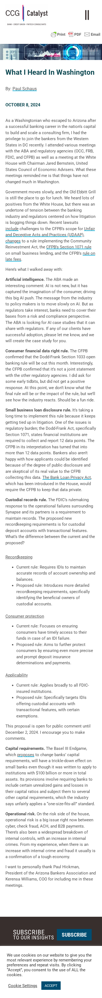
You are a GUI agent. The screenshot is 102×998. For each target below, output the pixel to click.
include (11, 228)
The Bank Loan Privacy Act (66, 477)
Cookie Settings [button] (22, 985)
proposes (25, 754)
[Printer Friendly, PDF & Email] (75, 34)
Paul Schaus (25, 88)
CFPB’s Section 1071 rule (68, 247)
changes (13, 241)
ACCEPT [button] (51, 986)
